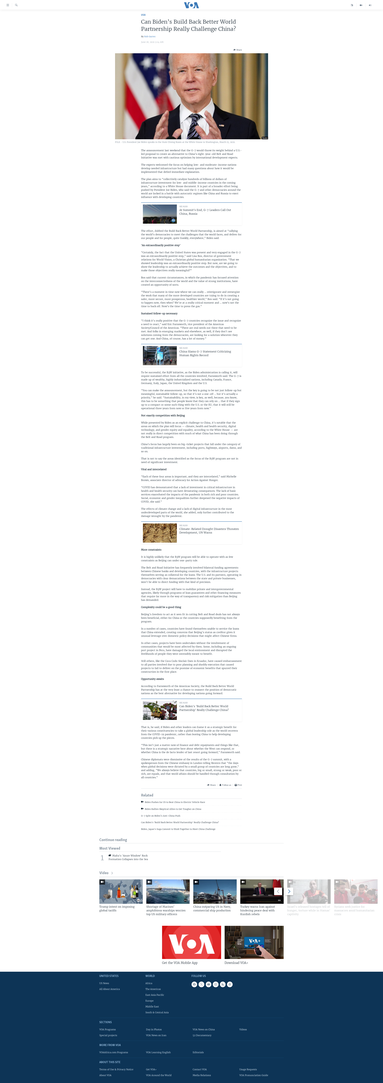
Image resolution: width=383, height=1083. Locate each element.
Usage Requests (248, 1069)
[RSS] (223, 984)
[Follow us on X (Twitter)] (201, 984)
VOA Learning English (158, 1052)
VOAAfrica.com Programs (113, 1052)
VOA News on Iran (156, 1035)
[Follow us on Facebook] (194, 984)
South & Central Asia (157, 1012)
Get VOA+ (151, 1069)
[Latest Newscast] (370, 5)
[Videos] (361, 5)
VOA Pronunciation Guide (253, 1075)
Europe (149, 1000)
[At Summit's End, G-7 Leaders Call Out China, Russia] (160, 214)
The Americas (153, 989)
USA (143, 15)
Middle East (152, 1006)
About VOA (105, 1075)
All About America (109, 989)
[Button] (237, 50)
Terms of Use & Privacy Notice (116, 1069)
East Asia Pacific (154, 995)
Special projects (108, 1035)
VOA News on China (204, 1029)
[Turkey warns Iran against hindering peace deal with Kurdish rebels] (262, 891)
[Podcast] (230, 984)
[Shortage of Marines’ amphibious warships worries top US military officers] (168, 891)
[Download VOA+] (254, 942)
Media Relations (202, 1075)
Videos (243, 1029)
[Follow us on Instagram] (215, 984)
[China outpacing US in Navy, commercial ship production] (215, 891)
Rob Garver (150, 36)
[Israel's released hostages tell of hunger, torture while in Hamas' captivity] (309, 891)
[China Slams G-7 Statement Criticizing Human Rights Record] (160, 355)
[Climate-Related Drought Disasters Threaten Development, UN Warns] (160, 533)
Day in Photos (154, 1029)
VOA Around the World (159, 1075)
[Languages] (352, 5)
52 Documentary (202, 1035)
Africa (148, 983)
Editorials (198, 1052)
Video (103, 873)
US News (104, 983)
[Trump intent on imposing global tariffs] (121, 891)
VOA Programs (107, 1029)
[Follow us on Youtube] (208, 984)
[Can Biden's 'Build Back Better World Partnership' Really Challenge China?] (160, 710)
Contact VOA (200, 1069)
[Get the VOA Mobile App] (191, 942)
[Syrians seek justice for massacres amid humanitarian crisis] (356, 891)
